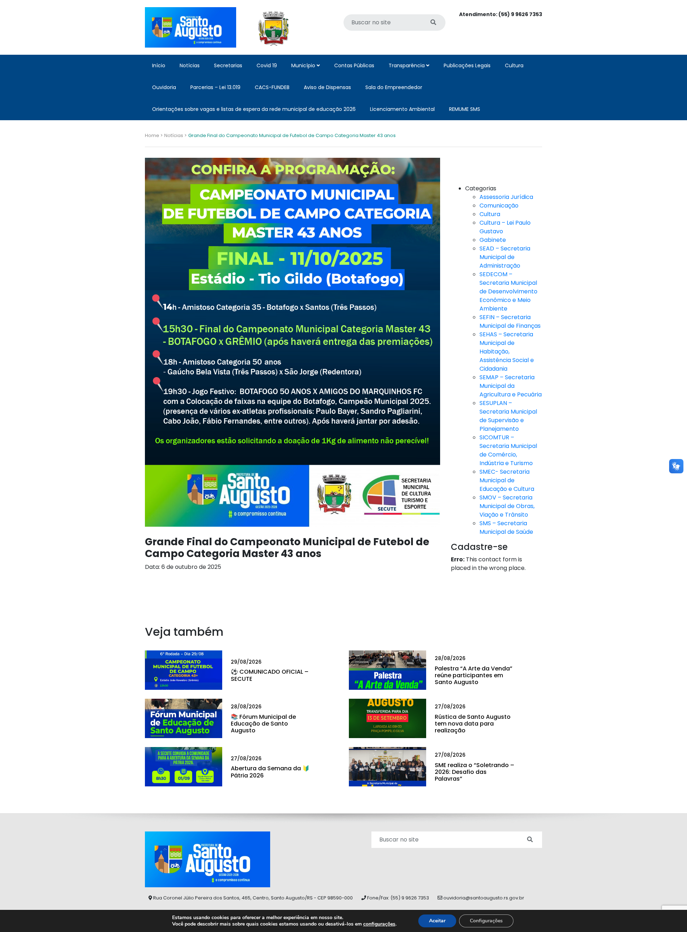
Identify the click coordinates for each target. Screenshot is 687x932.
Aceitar (437, 920)
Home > (154, 135)
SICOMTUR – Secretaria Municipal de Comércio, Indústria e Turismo (508, 450)
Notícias (190, 65)
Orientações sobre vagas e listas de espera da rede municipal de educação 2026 (254, 109)
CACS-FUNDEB (272, 87)
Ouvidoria (164, 87)
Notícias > (175, 135)
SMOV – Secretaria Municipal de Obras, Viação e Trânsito (507, 506)
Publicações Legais (467, 65)
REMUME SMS (464, 109)
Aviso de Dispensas (327, 87)
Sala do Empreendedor (393, 87)
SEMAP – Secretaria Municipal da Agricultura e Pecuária (510, 386)
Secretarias (228, 65)
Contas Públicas (354, 65)
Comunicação (498, 205)
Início (158, 65)
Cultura (514, 65)
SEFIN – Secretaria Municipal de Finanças (510, 321)
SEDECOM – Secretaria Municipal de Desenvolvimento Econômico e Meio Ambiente (508, 291)
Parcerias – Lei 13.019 (215, 87)
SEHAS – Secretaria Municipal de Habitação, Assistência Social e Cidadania (506, 351)
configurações (379, 924)
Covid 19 (267, 65)
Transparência (407, 65)
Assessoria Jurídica (506, 197)
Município (304, 65)
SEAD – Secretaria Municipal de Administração (504, 257)
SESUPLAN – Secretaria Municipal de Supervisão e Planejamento (508, 416)
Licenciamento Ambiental (402, 109)
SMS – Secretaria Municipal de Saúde (506, 527)
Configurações (486, 920)
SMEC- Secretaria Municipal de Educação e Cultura (506, 480)
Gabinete (492, 240)
